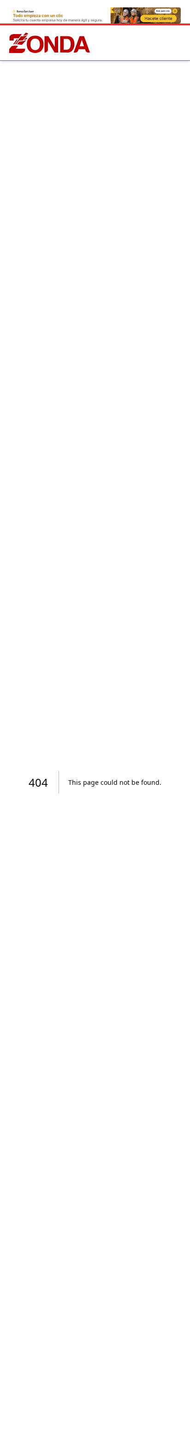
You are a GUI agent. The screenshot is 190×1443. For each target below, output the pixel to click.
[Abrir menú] (179, 43)
